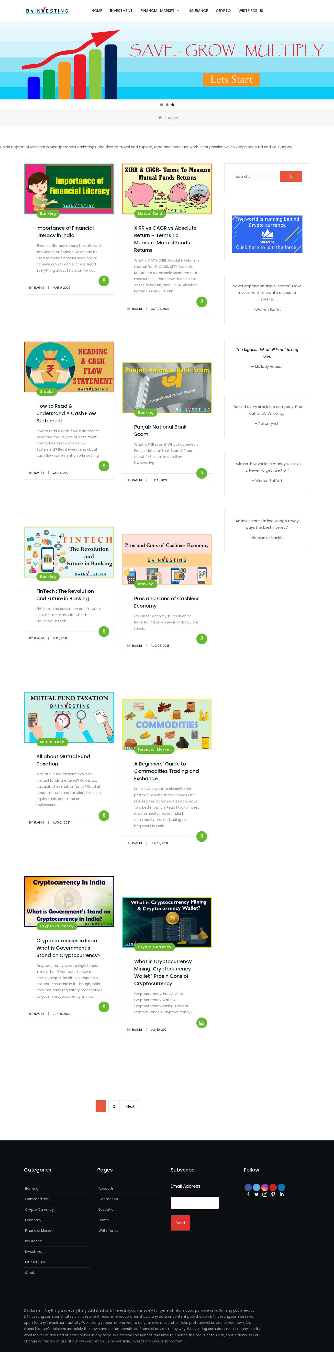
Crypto (223, 10)
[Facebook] (248, 1194)
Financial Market (157, 10)
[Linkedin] (281, 1194)
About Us (106, 1188)
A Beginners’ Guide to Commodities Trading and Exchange (166, 771)
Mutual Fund (150, 213)
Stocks (47, 391)
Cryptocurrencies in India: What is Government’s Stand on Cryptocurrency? (68, 948)
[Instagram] (264, 1194)
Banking (48, 213)
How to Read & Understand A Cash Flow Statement (66, 413)
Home (97, 10)
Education (107, 1209)
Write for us (250, 10)
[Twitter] (256, 1194)
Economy (33, 1220)
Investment (121, 10)
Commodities (37, 1198)
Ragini (36, 288)
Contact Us (108, 1198)
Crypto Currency (57, 926)
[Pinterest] (273, 1194)
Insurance (198, 10)
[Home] (160, 118)
